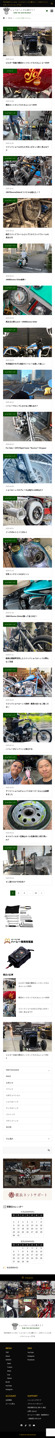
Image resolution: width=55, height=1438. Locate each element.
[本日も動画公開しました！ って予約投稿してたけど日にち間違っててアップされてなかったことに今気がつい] (9, 1308)
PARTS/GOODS (12, 1070)
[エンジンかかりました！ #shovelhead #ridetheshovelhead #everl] (27, 1308)
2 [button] (27, 1049)
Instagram (29, 1278)
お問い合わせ (32, 1411)
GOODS (8, 1360)
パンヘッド (10, 1114)
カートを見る (10, 1404)
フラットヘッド (12, 1121)
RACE (8, 1076)
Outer (9, 1363)
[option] (27, 1042)
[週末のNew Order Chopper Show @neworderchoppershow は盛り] (9, 1290)
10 (36, 893)
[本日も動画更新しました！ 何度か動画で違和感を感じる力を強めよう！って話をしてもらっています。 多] (46, 1308)
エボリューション (13, 1095)
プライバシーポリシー (35, 1404)
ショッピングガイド (34, 1400)
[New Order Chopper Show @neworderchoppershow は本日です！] (27, 1290)
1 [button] (25, 1049)
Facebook (31, 1360)
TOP (7, 1352)
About (8, 1356)
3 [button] (29, 1049)
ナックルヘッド (12, 1108)
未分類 (8, 1127)
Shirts (9, 1371)
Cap (8, 1375)
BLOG (8, 1382)
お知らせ (9, 1083)
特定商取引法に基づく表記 (37, 1407)
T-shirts (9, 1367)
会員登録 (9, 1400)
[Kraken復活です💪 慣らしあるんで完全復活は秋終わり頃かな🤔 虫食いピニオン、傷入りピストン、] (46, 1290)
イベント (9, 1089)
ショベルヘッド (12, 1102)
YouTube (9, 1386)
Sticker (9, 1378)
